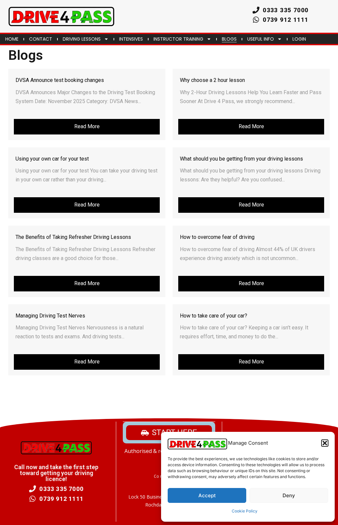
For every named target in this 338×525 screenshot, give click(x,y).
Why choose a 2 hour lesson (212, 80)
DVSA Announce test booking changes (60, 80)
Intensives (131, 39)
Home (11, 39)
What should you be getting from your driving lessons (241, 159)
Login (299, 39)
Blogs (229, 39)
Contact (40, 39)
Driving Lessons (82, 39)
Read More (87, 126)
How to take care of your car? (213, 316)
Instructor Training (178, 39)
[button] (324, 443)
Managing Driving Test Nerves (50, 316)
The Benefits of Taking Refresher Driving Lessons (73, 237)
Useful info (260, 39)
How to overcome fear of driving (217, 237)
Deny (289, 495)
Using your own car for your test (52, 159)
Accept (207, 495)
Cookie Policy (244, 510)
